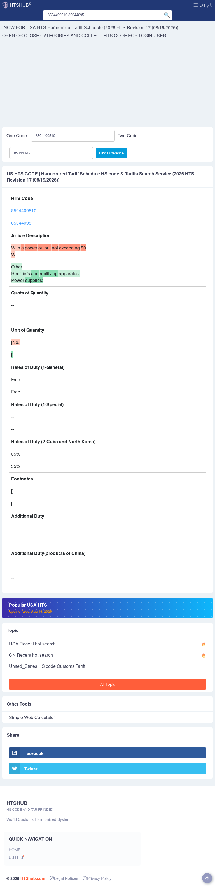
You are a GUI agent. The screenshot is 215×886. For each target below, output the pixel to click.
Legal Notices (66, 878)
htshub (20, 4)
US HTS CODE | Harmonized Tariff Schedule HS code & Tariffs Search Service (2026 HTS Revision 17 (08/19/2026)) (100, 177)
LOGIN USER (152, 35)
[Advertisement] (107, 81)
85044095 (21, 223)
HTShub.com (32, 878)
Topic (12, 630)
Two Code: (128, 135)
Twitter (30, 769)
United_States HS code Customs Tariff (47, 666)
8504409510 (23, 210)
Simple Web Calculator (32, 717)
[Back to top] (207, 878)
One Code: (17, 135)
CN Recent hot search (31, 655)
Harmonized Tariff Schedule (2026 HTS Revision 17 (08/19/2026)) (112, 27)
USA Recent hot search (32, 643)
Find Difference (111, 153)
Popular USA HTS (30, 608)
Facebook (33, 753)
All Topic (107, 684)
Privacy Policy (99, 878)
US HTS (16, 857)
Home (14, 849)
